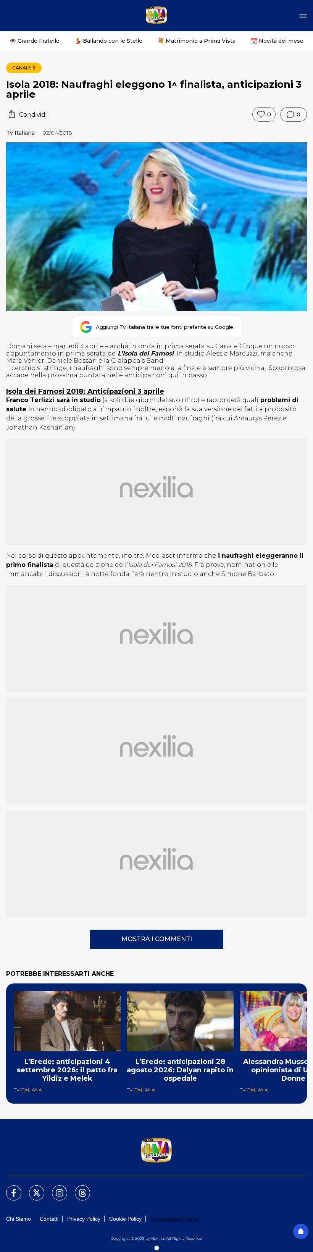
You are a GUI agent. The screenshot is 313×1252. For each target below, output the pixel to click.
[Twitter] (32, 1188)
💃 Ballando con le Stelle (108, 40)
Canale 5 (23, 68)
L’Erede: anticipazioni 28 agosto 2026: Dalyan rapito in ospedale (180, 1070)
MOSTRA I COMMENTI (156, 939)
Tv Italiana (20, 132)
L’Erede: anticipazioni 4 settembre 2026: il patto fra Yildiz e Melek (67, 1070)
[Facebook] (9, 1188)
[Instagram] (55, 1188)
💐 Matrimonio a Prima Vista (197, 40)
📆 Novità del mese (277, 40)
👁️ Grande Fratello (35, 40)
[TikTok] (78, 1188)
